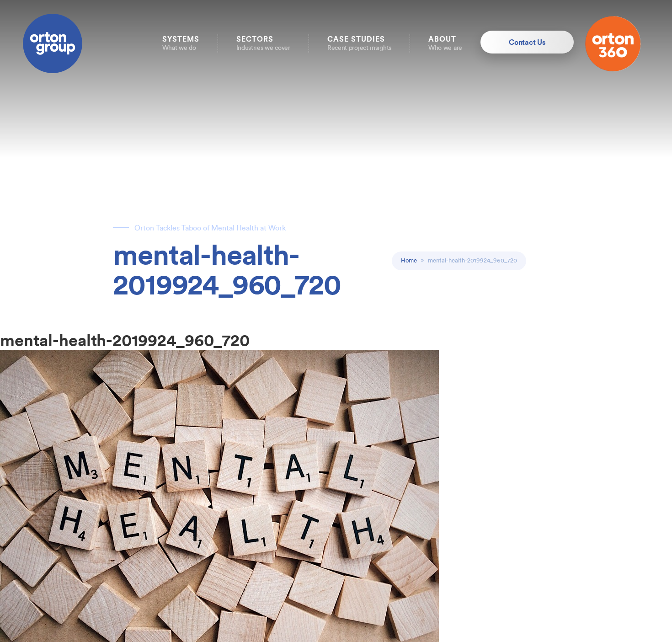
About (445, 43)
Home (409, 260)
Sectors (263, 43)
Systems (180, 43)
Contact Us (527, 42)
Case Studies (359, 43)
